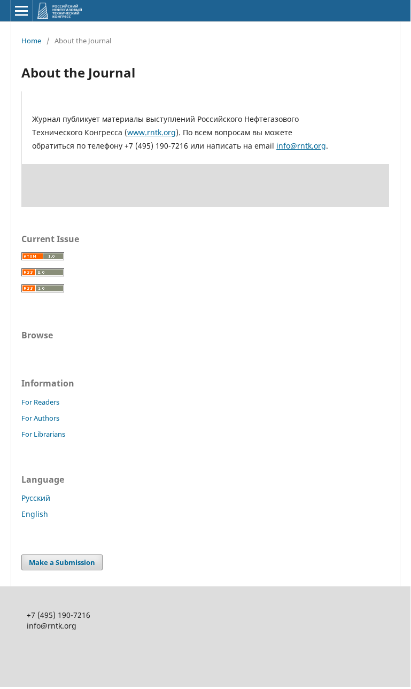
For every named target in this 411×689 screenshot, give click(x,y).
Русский (35, 498)
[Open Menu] (21, 10)
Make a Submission (62, 562)
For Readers (40, 402)
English (34, 514)
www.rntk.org (151, 132)
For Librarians (43, 434)
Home (31, 40)
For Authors (40, 418)
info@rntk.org (301, 146)
